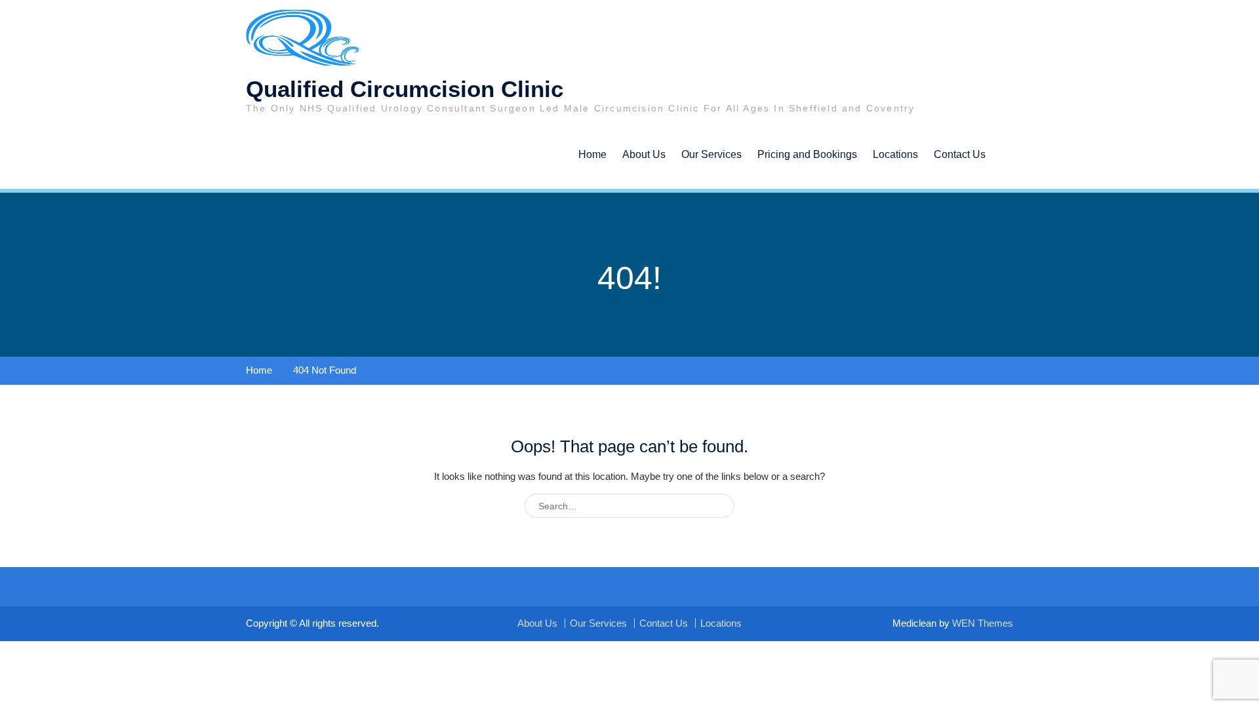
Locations (895, 154)
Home (592, 154)
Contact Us (960, 154)
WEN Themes (982, 623)
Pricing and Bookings (807, 154)
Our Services (711, 154)
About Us (644, 154)
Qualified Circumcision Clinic (404, 89)
